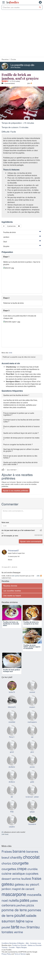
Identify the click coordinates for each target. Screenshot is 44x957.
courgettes (9, 879)
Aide (27, 954)
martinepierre (32, 733)
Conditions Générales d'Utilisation (13, 954)
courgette (20, 874)
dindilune (12, 793)
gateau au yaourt (27, 895)
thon (23, 938)
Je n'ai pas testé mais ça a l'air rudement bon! (18, 530)
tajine (20, 931)
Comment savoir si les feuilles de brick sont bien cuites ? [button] (21, 420)
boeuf (5, 868)
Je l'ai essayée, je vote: (9, 536)
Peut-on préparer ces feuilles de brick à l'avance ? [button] (21, 427)
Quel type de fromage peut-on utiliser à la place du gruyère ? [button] (21, 450)
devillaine (12, 778)
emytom (32, 718)
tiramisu (33, 937)
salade (31, 926)
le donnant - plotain (32, 808)
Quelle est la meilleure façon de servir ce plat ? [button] (21, 433)
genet (12, 763)
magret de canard (23, 900)
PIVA (11, 823)
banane (19, 862)
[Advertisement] (22, 34)
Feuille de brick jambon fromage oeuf (11, 681)
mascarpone (14, 905)
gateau (8, 895)
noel (5, 911)
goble (32, 793)
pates (24, 911)
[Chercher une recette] (40, 7)
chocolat (31, 868)
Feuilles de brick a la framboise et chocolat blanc (11, 627)
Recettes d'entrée (10, 585)
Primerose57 (13, 550)
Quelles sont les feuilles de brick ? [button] (16, 395)
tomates (7, 943)
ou (2, 533)
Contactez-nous (35, 954)
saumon (8, 931)
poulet (19, 926)
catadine (12, 838)
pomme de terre (14, 920)
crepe (22, 879)
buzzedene (32, 835)
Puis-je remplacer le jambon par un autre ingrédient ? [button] (18, 414)
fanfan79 (12, 703)
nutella (14, 911)
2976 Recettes (15, 67)
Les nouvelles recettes (12, 590)
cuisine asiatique (13, 884)
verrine (18, 943)
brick (10, 353)
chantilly (16, 868)
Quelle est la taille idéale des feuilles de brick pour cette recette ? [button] (20, 463)
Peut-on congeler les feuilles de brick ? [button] (18, 444)
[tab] (22, 395)
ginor (32, 763)
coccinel (32, 703)
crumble (32, 880)
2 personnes (11, 226)
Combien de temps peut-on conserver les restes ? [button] (21, 438)
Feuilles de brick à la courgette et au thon (31, 626)
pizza (30, 916)
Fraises (7, 862)
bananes (32, 862)
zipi (32, 748)
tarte (15, 937)
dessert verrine (11, 890)
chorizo (6, 874)
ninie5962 (12, 733)
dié (12, 808)
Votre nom (5, 522)
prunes (32, 778)
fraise (36, 889)
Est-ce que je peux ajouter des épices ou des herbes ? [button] (20, 457)
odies (12, 2)
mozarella (34, 905)
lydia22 (32, 823)
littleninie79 (12, 718)
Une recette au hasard (12, 595)
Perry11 (12, 748)
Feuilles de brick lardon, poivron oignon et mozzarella (31, 654)
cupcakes (32, 884)
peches (21, 916)
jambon (6, 900)
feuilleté (26, 890)
